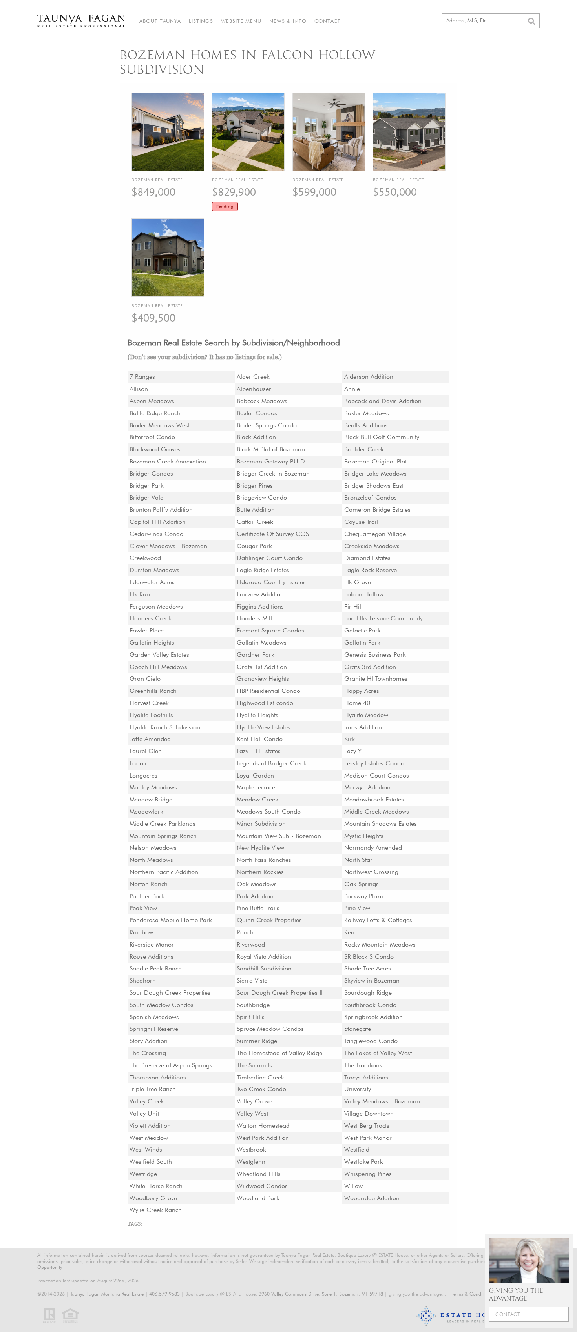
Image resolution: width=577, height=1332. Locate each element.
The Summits (254, 1065)
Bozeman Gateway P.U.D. (272, 461)
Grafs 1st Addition (262, 667)
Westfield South (151, 1161)
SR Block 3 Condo (369, 956)
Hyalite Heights (257, 715)
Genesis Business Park (375, 654)
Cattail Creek (255, 521)
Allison (139, 389)
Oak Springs (361, 884)
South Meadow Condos (162, 1005)
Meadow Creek (257, 799)
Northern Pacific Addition (164, 872)
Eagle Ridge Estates (263, 570)
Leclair (138, 763)
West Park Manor (368, 1137)
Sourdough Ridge (368, 992)
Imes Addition (363, 727)
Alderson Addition (368, 376)
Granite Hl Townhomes (375, 678)
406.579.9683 (164, 1294)
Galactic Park (362, 630)
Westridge (143, 1174)
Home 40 (357, 703)
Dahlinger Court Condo (270, 558)
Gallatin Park (362, 642)
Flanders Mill (254, 618)
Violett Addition (150, 1125)
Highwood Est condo (265, 703)
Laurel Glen (146, 751)
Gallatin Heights (152, 642)
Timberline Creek (260, 1077)
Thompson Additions (158, 1077)
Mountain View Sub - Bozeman (279, 836)
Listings (201, 21)
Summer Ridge (257, 1041)
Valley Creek (147, 1101)
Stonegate (357, 1028)
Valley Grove (254, 1101)
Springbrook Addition (373, 1017)
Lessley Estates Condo (374, 763)
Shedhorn (143, 980)
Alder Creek (253, 376)
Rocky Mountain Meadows (380, 944)
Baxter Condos (257, 413)
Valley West (252, 1113)
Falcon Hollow (363, 594)
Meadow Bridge (151, 799)
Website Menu (241, 21)
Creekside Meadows (372, 546)
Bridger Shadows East (374, 485)
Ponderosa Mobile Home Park (171, 920)
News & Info (288, 21)
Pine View (357, 908)
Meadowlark (146, 811)
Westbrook (251, 1149)
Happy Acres (361, 690)
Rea (349, 932)
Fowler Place (147, 630)
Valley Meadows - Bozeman (382, 1101)
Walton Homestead (263, 1125)
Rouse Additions (151, 956)
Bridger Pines (255, 485)
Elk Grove (357, 582)
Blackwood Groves (155, 449)
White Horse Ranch (156, 1186)
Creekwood (145, 558)
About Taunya (160, 21)
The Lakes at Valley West (378, 1053)
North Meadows (151, 859)
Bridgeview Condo (262, 497)
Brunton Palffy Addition (161, 509)
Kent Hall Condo (260, 739)
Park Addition (255, 896)
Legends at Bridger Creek (272, 763)
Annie (352, 389)
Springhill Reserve (154, 1028)
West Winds (146, 1149)
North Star (358, 859)
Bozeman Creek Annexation (168, 461)
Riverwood (251, 944)
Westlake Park (363, 1161)
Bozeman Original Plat (375, 461)
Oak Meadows (257, 884)
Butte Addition (256, 509)
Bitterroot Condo (152, 437)
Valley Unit (144, 1113)
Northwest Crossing (371, 872)
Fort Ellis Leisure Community (383, 618)
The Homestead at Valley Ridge (279, 1053)
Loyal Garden (255, 775)
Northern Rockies (260, 872)
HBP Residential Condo (268, 690)
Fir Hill (353, 606)
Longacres (143, 775)
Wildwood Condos (262, 1186)
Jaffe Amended (150, 739)
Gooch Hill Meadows (158, 667)
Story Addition (149, 1041)
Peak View (143, 908)
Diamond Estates (367, 558)
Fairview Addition (260, 594)
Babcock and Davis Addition (383, 401)
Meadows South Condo (269, 811)
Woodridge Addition (372, 1198)
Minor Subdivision (261, 823)
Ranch (245, 932)
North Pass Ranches (264, 859)
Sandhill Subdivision (264, 968)
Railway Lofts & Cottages (378, 920)
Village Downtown (369, 1113)
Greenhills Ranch (153, 690)
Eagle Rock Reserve (370, 570)
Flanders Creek (151, 618)
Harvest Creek (149, 703)
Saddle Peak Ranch (156, 968)
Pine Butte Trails (258, 908)
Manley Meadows (153, 787)
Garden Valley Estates (159, 654)
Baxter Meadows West (160, 425)
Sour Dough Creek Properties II (280, 992)
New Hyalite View (260, 847)
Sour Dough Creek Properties (170, 992)
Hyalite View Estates (263, 727)
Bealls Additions (366, 425)
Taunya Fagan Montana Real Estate (107, 1294)
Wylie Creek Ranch (156, 1210)
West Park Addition (263, 1137)
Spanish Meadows (154, 1017)
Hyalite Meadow (366, 715)
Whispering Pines (368, 1174)
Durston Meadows (154, 570)
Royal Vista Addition (264, 956)
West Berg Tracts (366, 1125)
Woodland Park (258, 1198)
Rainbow (141, 932)
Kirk (349, 739)
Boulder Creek (364, 449)
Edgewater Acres (152, 582)
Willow (353, 1186)
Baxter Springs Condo (267, 425)
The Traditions (363, 1065)
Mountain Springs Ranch (163, 836)
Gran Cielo (145, 678)
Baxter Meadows (366, 413)
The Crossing (148, 1053)
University (357, 1089)
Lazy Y (353, 751)
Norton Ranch (149, 884)
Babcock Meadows (262, 401)
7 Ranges (142, 376)
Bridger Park (147, 485)
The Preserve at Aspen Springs (171, 1065)
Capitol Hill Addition (158, 521)
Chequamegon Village (375, 534)
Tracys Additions (366, 1077)
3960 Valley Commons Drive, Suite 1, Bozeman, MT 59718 (321, 1294)
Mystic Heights (363, 836)
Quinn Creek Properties (269, 920)
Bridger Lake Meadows (375, 473)
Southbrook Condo (370, 1005)
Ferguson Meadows (156, 606)
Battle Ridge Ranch (155, 413)
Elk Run (140, 594)
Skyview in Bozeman (372, 980)
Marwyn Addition (367, 787)
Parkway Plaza (363, 896)
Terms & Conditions (472, 1294)
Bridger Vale (146, 497)
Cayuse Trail (361, 521)
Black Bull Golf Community (381, 437)
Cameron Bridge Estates (377, 509)
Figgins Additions (260, 606)
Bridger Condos (151, 473)
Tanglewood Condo (371, 1041)
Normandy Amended (373, 847)
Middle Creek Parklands (162, 823)
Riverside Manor (152, 944)
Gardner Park (255, 654)
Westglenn (251, 1161)
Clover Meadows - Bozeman (168, 546)
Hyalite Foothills (151, 715)
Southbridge (253, 1005)
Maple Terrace (256, 787)
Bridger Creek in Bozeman (273, 473)
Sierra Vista (252, 980)
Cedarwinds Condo (156, 534)
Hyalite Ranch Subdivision (165, 727)
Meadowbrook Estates (374, 799)
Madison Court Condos (376, 775)
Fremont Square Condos (270, 630)
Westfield (356, 1149)
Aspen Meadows (152, 401)
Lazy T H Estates (259, 751)
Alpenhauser (254, 389)
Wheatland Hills (259, 1174)
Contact (327, 21)
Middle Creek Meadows (376, 811)
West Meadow (149, 1137)
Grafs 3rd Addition (370, 667)
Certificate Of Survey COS (273, 534)
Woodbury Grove (153, 1198)
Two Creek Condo (261, 1089)
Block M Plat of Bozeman (271, 449)
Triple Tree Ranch (153, 1089)
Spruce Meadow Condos (270, 1028)
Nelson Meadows (153, 847)
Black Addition (256, 437)
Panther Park (147, 896)
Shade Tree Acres (367, 968)
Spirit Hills (251, 1017)
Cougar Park (254, 546)
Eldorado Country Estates (271, 582)
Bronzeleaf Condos (370, 497)
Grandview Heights (263, 678)
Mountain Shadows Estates (380, 823)
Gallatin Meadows (262, 642)
